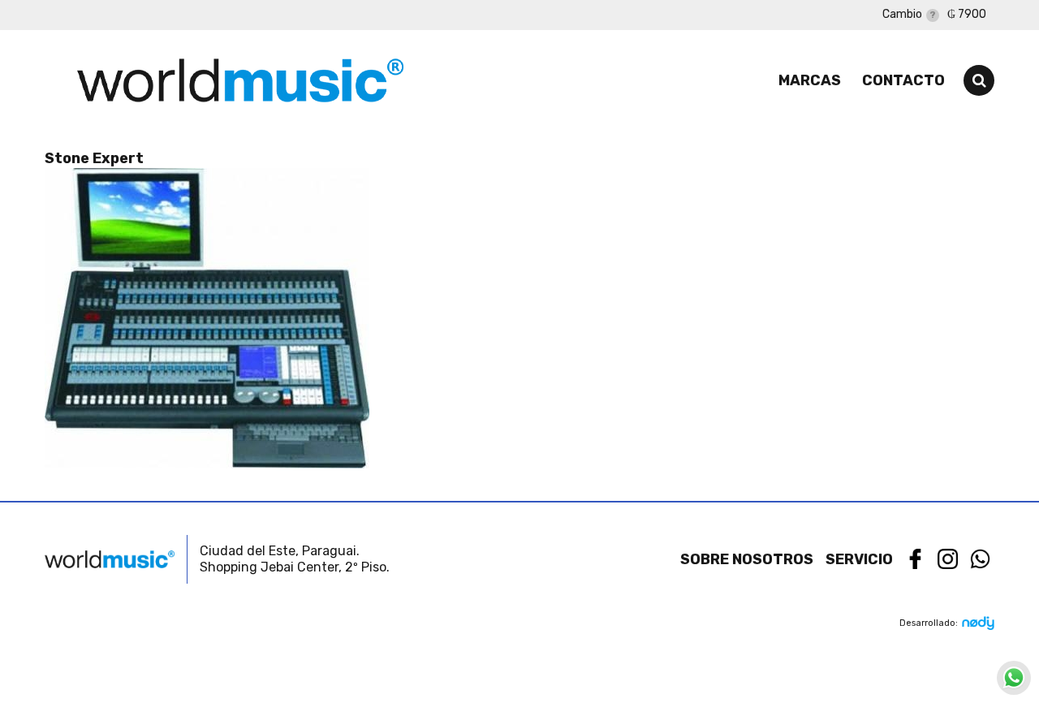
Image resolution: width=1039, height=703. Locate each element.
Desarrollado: (928, 623)
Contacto (903, 80)
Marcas (809, 80)
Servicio (859, 559)
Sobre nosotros (746, 559)
